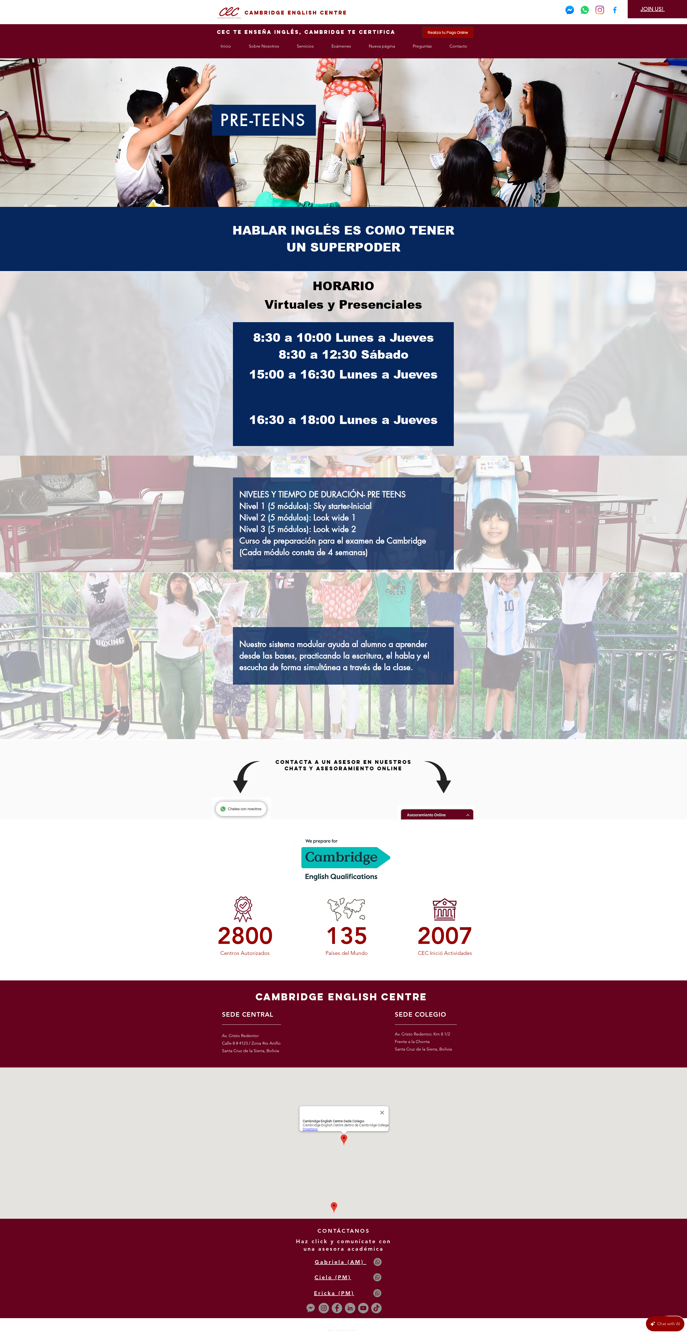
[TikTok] (376, 1308)
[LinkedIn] (350, 1308)
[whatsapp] (584, 10)
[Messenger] (310, 1308)
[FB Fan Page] (615, 10)
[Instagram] (599, 10)
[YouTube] (363, 1308)
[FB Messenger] (569, 10)
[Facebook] (337, 1308)
